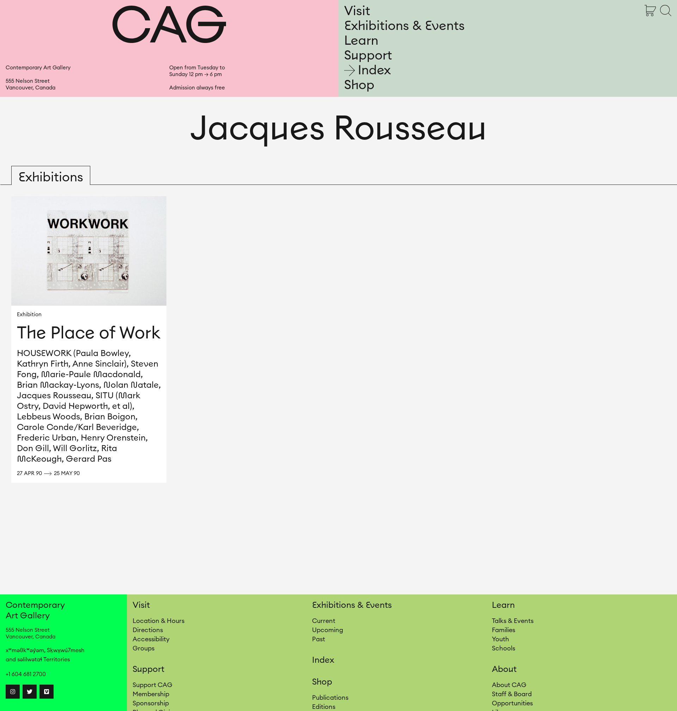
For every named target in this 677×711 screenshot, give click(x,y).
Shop (359, 85)
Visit (357, 11)
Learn (361, 41)
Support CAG (152, 685)
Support (368, 55)
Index (374, 70)
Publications (330, 697)
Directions (148, 630)
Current (323, 621)
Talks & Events (512, 621)
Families (503, 630)
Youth (500, 639)
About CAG (509, 685)
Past (318, 639)
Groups (143, 648)
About (504, 669)
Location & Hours (158, 621)
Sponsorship (151, 703)
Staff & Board (512, 694)
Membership (151, 694)
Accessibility (151, 639)
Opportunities (512, 703)
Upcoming (327, 630)
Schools (503, 648)
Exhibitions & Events (404, 26)
